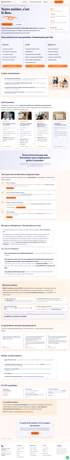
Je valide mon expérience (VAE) (35, 1)
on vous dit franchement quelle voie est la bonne (33, 376)
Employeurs (46, 1)
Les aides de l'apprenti (33, 455)
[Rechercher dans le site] (51, 2)
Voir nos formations (7, 24)
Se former (5, 44)
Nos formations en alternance (9, 51)
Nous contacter (58, 1)
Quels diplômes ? (29, 51)
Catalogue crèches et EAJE (54, 57)
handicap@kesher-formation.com (23, 411)
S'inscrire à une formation (8, 59)
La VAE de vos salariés (53, 54)
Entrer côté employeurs (57, 66)
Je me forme (24, 1)
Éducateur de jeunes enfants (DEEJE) (34, 57)
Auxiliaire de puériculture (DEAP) (33, 54)
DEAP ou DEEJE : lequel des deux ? (33, 59)
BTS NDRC (18, 453)
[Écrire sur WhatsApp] (67, 457)
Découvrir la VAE (35, 66)
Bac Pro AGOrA (19, 451)
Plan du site (44, 451)
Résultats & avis (45, 449)
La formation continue (7, 54)
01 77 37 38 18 (5, 393)
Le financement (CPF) (30, 62)
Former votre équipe (53, 51)
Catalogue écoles (52, 59)
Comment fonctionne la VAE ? (32, 49)
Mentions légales (45, 453)
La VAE (27, 44)
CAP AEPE (18, 449)
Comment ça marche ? (7, 49)
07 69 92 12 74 (5, 395)
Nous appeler (19, 24)
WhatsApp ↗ (3, 455)
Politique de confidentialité (47, 455)
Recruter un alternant (53, 49)
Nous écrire (50, 395)
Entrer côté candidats (12, 66)
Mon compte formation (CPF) (9, 57)
